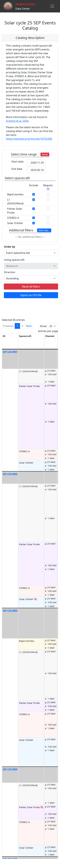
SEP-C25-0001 (10, 351)
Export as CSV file (30, 295)
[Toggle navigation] (52, 6)
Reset (45, 154)
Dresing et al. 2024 (17, 121)
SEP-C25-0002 (10, 473)
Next (29, 326)
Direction (9, 272)
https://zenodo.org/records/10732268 (29, 138)
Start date (18, 161)
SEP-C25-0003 (10, 610)
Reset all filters (31, 286)
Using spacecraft (14, 260)
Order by (9, 246)
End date (17, 169)
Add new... (44, 230)
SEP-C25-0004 (10, 769)
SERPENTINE (25, 4)
